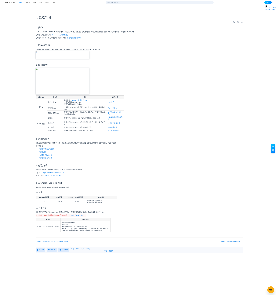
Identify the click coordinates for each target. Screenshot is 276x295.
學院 (28, 2)
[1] (210, 2)
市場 (53, 2)
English (83, 249)
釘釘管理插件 (112, 127)
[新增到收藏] (238, 22)
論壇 (40, 2)
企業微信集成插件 (114, 123)
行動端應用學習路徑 (74, 38)
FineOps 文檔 (270, 10)
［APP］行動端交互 (45, 155)
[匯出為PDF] (242, 22)
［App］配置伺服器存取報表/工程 (53, 173)
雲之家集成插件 (113, 130)
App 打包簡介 (112, 108)
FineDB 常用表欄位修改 (76, 215)
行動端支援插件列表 (45, 158)
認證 (47, 2)
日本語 (88, 249)
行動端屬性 (42, 152)
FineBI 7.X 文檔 (270, 8)
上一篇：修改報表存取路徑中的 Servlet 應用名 (52, 241)
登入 (268, 2)
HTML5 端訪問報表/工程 (52, 176)
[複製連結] (234, 22)
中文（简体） (75, 249)
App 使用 (111, 102)
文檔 (20, 2)
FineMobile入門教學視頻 (60, 35)
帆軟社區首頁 (10, 2)
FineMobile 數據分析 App (79, 100)
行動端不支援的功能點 (46, 149)
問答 (34, 2)
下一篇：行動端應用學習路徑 (231, 241)
